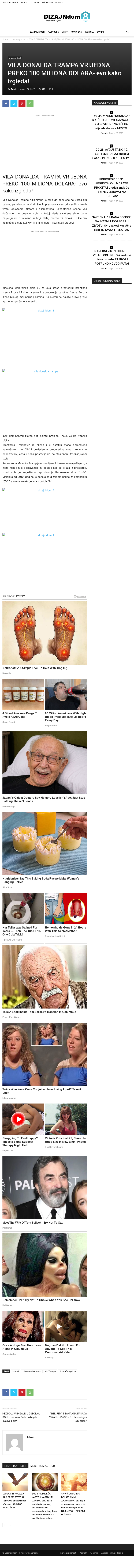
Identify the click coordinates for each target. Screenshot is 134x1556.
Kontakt (24, 2)
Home (5, 39)
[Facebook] (5, 103)
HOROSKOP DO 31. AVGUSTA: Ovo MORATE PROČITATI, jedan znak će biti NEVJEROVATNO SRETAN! (111, 187)
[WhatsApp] (30, 103)
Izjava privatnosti (10, 2)
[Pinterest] (21, 103)
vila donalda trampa (32, 1371)
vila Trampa (50, 1371)
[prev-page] (4, 1525)
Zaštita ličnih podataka (52, 2)
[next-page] (10, 1525)
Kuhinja (89, 32)
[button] (127, 32)
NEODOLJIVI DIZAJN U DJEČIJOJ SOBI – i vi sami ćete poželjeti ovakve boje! (21, 1417)
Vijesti (65, 32)
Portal (103, 133)
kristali (16, 1371)
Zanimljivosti (37, 32)
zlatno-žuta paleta (67, 1371)
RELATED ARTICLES (15, 1465)
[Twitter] (13, 103)
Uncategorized (19, 39)
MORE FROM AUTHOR (43, 1465)
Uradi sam (76, 32)
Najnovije (53, 32)
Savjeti (100, 32)
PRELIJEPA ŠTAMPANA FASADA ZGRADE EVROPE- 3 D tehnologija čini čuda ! (67, 1417)
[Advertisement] (44, 141)
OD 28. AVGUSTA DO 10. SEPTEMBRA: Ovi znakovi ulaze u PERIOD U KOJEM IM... (111, 154)
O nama (35, 2)
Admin (14, 89)
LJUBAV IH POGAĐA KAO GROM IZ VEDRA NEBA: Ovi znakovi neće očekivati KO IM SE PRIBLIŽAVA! (14, 1500)
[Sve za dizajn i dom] (67, 16)
